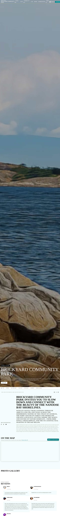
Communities (41, 1)
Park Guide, (3, 0)
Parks (13, 392)
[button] (54, 392)
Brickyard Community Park (7, 2)
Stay (21, 1)
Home (2, 392)
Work (35, 1)
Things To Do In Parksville (8, 392)
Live (32, 1)
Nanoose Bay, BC (25, 440)
